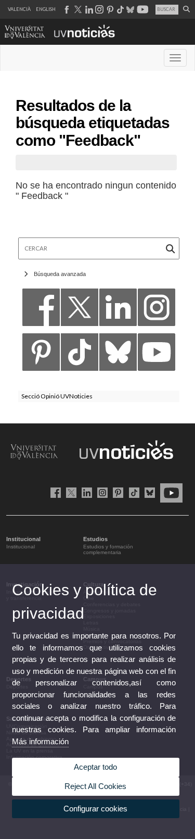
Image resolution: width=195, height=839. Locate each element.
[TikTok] (79, 355)
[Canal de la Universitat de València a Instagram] (99, 9)
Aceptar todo (95, 766)
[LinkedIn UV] (85, 492)
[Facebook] (41, 310)
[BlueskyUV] (148, 492)
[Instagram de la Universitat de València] (101, 492)
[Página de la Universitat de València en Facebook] (54, 492)
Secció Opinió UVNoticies (57, 396)
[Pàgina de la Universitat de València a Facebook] (66, 9)
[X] (79, 310)
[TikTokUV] (132, 492)
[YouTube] (156, 355)
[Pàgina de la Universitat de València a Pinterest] (108, 9)
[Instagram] (156, 310)
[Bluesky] (118, 355)
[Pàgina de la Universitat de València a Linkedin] (88, 9)
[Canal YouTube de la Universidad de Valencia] (170, 492)
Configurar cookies (95, 808)
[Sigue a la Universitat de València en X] (69, 492)
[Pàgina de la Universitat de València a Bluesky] (129, 9)
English (46, 9)
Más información (40, 741)
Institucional (20, 546)
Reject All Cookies (95, 786)
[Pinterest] (41, 355)
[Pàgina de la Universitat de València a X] (77, 9)
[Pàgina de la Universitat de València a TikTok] (120, 9)
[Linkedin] (118, 310)
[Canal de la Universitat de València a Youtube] (141, 9)
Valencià (19, 9)
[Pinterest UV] (116, 492)
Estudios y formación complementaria (108, 550)
